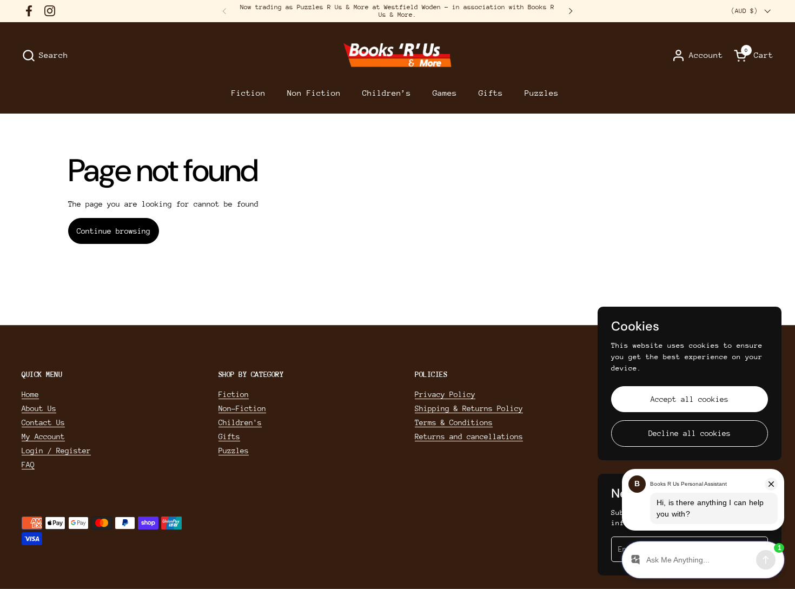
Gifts (229, 436)
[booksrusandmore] (397, 55)
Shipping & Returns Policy (469, 408)
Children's (240, 422)
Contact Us (43, 422)
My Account (43, 436)
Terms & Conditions (454, 422)
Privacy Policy (445, 394)
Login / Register (56, 450)
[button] (45, 55)
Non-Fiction (242, 408)
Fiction (233, 394)
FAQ (28, 464)
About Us (39, 408)
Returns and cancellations (469, 436)
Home (30, 394)
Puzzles (233, 450)
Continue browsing (113, 231)
